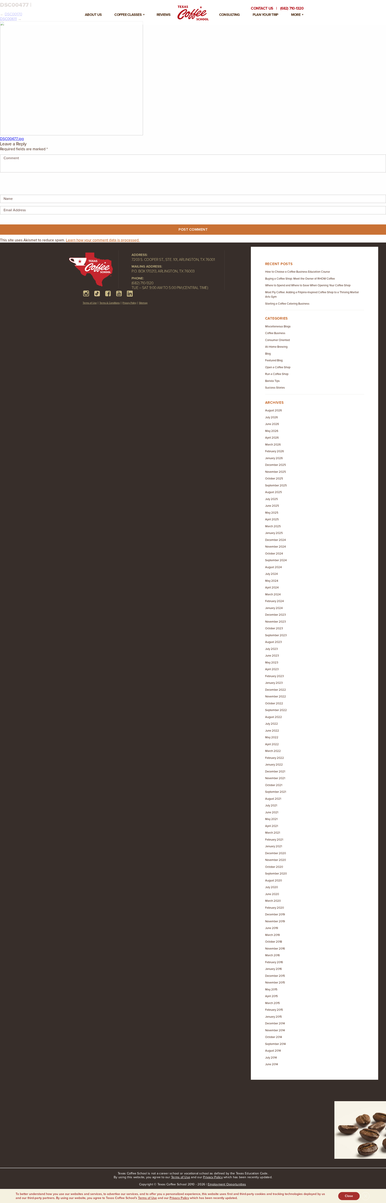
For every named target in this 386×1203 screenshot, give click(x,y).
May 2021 (271, 819)
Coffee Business (275, 333)
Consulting (229, 15)
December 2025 (275, 465)
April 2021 (271, 826)
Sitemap (143, 302)
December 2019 (275, 914)
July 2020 (271, 887)
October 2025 (274, 478)
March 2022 (273, 751)
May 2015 (271, 989)
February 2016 (274, 962)
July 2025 (271, 499)
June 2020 (272, 894)
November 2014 (275, 1030)
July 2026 (271, 417)
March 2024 (273, 594)
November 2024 (275, 546)
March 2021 (272, 833)
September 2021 (275, 792)
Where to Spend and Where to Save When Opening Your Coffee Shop (307, 285)
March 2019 (272, 935)
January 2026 (274, 458)
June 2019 (271, 928)
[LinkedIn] (130, 294)
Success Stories (275, 387)
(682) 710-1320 (142, 283)
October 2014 (273, 1037)
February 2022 (274, 758)
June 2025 (272, 506)
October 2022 (274, 703)
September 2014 (275, 1044)
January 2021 (273, 846)
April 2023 (272, 669)
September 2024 (276, 560)
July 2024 (271, 574)
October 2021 (273, 785)
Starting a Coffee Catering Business (287, 303)
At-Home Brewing (276, 347)
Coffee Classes (128, 15)
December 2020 (275, 853)
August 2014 (273, 1050)
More (295, 15)
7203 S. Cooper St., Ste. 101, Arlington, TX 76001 (173, 259)
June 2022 (272, 730)
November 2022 (275, 696)
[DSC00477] (71, 134)
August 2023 (273, 642)
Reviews (164, 15)
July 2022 (271, 724)
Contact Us (262, 8)
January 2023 (274, 683)
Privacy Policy (129, 302)
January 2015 (273, 1017)
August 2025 (273, 492)
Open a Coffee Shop (277, 367)
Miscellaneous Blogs (278, 326)
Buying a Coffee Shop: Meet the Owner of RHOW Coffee (300, 278)
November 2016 (275, 948)
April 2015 (271, 996)
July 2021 (271, 805)
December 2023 (275, 615)
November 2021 (275, 778)
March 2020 (273, 901)
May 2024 (271, 581)
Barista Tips (272, 381)
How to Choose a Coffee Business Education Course (297, 272)
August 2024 (273, 567)
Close (349, 1196)
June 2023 (272, 655)
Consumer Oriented (277, 340)
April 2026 (272, 437)
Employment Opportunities (227, 1184)
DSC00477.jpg (12, 138)
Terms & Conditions (109, 302)
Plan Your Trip (265, 15)
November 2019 (275, 921)
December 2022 (275, 690)
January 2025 (274, 533)
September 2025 (276, 485)
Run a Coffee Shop (276, 374)
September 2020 (276, 873)
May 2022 (271, 737)
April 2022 (272, 744)
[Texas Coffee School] (193, 13)
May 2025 (271, 513)
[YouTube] (119, 294)
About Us (93, 15)
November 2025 (275, 472)
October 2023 (274, 628)
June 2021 (271, 812)
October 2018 (273, 942)
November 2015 (275, 982)
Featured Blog (274, 360)
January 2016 (273, 969)
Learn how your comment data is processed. (103, 240)
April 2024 (272, 587)
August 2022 (273, 717)
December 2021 (275, 771)
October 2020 (274, 867)
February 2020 (274, 908)
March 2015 (272, 1003)
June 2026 (272, 424)
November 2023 (275, 621)
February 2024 (274, 601)
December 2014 (275, 1023)
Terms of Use (90, 302)
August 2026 (273, 410)
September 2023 (276, 635)
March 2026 (273, 444)
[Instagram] (86, 294)
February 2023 (274, 676)
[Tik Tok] (97, 294)
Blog (268, 354)
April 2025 (272, 519)
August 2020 (273, 880)
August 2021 (273, 799)
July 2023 (271, 649)
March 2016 (272, 955)
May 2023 (271, 662)
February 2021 (274, 839)
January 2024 (274, 608)
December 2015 (275, 976)
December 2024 (275, 540)
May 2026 (271, 431)
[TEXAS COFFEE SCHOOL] (93, 270)
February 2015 (274, 1010)
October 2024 (274, 553)
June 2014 (271, 1064)
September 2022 (276, 710)
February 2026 (274, 451)
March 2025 (273, 526)
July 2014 (271, 1057)
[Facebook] (108, 294)
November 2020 (275, 860)
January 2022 (274, 764)
